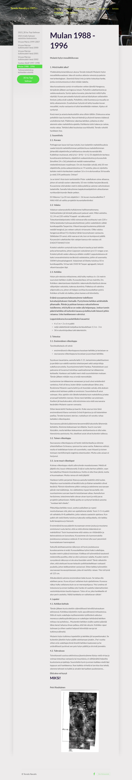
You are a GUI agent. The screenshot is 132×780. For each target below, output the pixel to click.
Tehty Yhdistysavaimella (103, 774)
